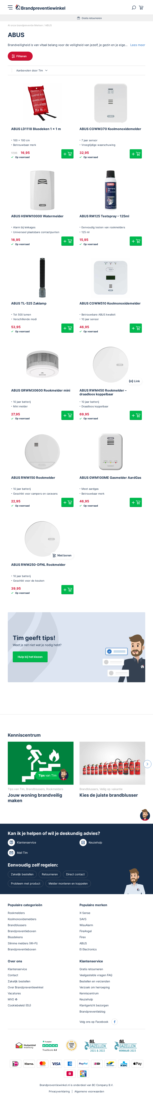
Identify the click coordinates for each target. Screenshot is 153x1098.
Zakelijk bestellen (22, 874)
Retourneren (50, 874)
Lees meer (137, 45)
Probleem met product (25, 883)
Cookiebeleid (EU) (19, 1005)
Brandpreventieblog (92, 1011)
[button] (67, 153)
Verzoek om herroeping (94, 987)
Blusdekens (15, 937)
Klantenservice (26, 842)
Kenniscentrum (89, 993)
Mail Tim (22, 852)
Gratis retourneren (79, 18)
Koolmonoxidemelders (22, 919)
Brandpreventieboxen (22, 931)
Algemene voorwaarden (89, 1091)
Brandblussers (17, 925)
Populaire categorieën (25, 905)
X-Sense (84, 913)
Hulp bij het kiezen (30, 656)
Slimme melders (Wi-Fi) (23, 943)
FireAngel (85, 931)
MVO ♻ (13, 999)
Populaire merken (93, 905)
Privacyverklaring (59, 1091)
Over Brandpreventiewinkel (25, 987)
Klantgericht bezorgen (94, 1005)
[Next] (147, 764)
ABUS (83, 943)
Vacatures (14, 993)
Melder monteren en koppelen (68, 883)
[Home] (40, 7)
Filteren (21, 56)
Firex (82, 937)
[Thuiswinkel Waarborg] (26, 1045)
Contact (13, 975)
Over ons (15, 961)
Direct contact (75, 874)
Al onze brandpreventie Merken (25, 25)
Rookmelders (16, 913)
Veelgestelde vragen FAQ (95, 975)
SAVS (82, 919)
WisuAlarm (86, 925)
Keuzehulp (95, 842)
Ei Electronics (88, 949)
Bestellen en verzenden (94, 981)
